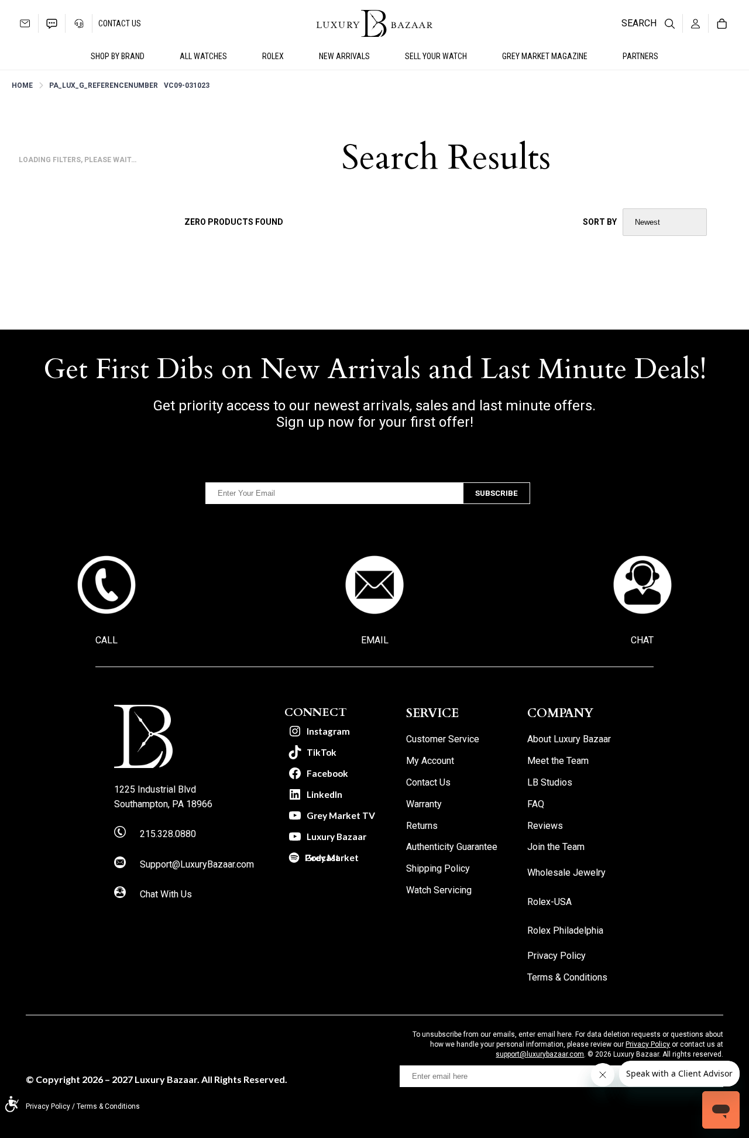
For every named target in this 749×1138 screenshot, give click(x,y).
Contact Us (119, 23)
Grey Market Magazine (544, 56)
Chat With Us (166, 894)
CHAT (642, 640)
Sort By (600, 222)
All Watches (203, 56)
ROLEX (273, 56)
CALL (106, 640)
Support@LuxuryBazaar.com (197, 864)
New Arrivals (344, 56)
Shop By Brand (118, 56)
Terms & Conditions (108, 1106)
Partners (640, 56)
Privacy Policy (648, 1044)
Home (22, 85)
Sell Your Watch (436, 56)
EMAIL (375, 640)
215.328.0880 (168, 833)
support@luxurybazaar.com (540, 1054)
